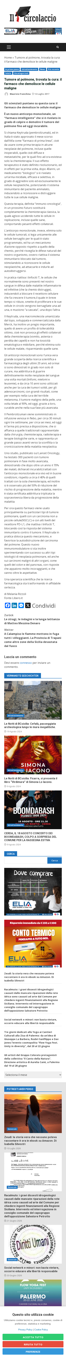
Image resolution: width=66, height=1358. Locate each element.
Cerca (11, 854)
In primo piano (12, 69)
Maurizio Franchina (20, 94)
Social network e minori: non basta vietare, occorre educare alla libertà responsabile (33, 1244)
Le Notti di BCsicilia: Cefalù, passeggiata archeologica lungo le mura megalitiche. (33, 700)
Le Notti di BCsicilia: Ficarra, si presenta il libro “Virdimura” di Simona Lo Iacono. (33, 755)
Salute (8, 73)
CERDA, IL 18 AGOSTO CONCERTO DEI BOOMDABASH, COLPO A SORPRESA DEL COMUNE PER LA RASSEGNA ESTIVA (33, 809)
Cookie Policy (41, 1329)
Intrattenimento (29, 69)
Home (8, 57)
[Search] (58, 47)
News (42, 69)
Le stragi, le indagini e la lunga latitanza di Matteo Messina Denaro (32, 619)
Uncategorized (21, 73)
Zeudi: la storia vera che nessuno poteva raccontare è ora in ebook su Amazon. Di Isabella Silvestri (29, 977)
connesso (26, 663)
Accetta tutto (33, 1337)
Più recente (53, 69)
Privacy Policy (25, 1329)
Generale (12, 1129)
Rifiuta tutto (33, 1344)
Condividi (44, 605)
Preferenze (33, 1351)
